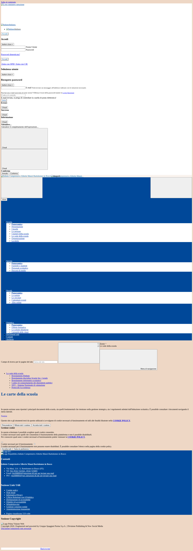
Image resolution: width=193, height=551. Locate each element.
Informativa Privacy (14, 495)
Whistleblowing (12, 504)
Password (30, 50)
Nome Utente (31, 47)
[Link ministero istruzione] (12, 4)
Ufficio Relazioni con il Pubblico (20, 497)
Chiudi (4, 108)
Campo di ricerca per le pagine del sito (17, 362)
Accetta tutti (41, 425)
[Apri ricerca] (171, 187)
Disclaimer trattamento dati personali (16, 528)
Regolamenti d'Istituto (21, 376)
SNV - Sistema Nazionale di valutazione (28, 385)
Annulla (5, 174)
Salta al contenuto (8, 2)
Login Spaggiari (68, 93)
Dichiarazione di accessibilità (18, 500)
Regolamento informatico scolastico (26, 380)
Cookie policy (12, 490)
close (4, 199)
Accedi (4, 34)
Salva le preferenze (21, 449)
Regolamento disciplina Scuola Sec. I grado (30, 378)
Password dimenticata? (10, 54)
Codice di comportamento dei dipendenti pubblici (32, 383)
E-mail (28, 88)
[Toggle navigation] (22, 187)
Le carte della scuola (14, 373)
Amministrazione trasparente (18, 509)
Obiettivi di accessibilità (16, 502)
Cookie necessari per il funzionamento (17, 444)
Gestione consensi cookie (16, 507)
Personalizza (7, 425)
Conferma (14, 174)
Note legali (10, 492)
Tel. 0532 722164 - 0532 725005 (23, 471)
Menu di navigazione (148, 369)
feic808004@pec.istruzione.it (33, 476)
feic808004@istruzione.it (33, 473)
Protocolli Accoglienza (21, 387)
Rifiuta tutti (22, 425)
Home (102, 344)
